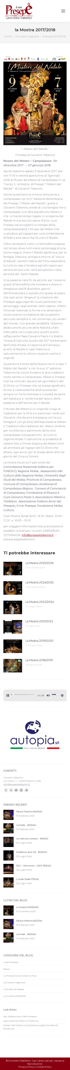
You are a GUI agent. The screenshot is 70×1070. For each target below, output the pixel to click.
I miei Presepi (10, 962)
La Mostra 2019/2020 (39, 640)
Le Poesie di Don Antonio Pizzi (20, 975)
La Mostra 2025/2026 (39, 563)
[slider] (22, 694)
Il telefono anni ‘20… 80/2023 (31, 852)
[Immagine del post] (12, 568)
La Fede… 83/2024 (26, 825)
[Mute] (48, 695)
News (6, 969)
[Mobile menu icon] (63, 11)
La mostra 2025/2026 (14, 996)
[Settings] (62, 695)
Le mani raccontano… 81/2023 (32, 838)
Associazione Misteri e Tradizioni (21, 1020)
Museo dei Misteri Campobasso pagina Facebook (30, 1025)
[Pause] (8, 695)
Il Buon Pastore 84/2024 (29, 811)
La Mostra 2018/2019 (39, 660)
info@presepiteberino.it (38, 535)
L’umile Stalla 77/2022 (27, 879)
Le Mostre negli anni (14, 982)
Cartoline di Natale (13, 989)
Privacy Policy (26, 1066)
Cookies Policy (43, 1066)
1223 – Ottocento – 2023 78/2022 (33, 865)
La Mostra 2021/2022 (39, 621)
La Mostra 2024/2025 (39, 582)
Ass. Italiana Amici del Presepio (20, 1016)
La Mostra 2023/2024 (39, 602)
